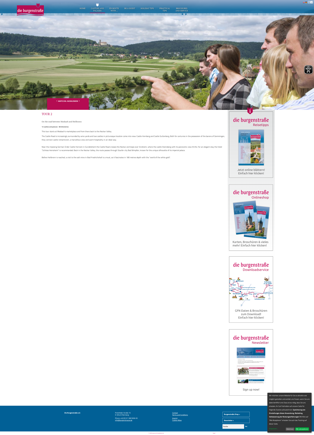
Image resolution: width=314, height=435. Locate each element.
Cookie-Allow (177, 420)
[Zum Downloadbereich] (251, 324)
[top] (214, 433)
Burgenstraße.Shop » (232, 414)
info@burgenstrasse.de (123, 420)
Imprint (174, 418)
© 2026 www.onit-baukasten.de (156, 433)
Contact (175, 412)
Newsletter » (229, 420)
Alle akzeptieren (302, 429)
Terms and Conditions (180, 415)
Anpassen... (273, 428)
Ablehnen (290, 429)
